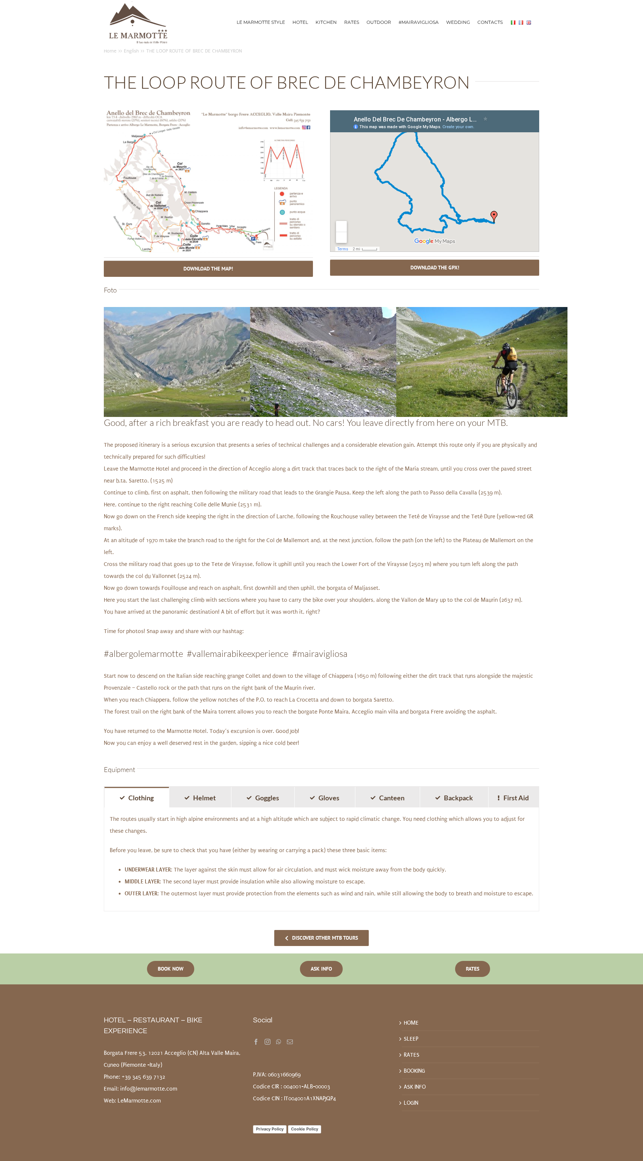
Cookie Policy (304, 1129)
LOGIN (411, 1103)
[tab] (137, 797)
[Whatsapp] (278, 1042)
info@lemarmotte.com (148, 1088)
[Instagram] (268, 1042)
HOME (411, 1022)
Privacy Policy (270, 1129)
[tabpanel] (321, 859)
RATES (411, 1054)
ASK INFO (415, 1087)
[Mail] (290, 1042)
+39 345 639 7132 (143, 1076)
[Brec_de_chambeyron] (208, 113)
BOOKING (414, 1070)
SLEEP (411, 1038)
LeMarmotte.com (139, 1100)
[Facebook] (256, 1042)
